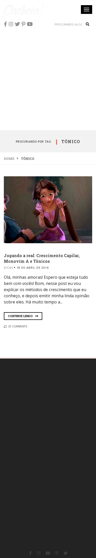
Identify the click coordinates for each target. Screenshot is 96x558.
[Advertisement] (48, 79)
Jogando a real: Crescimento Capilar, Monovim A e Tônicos (42, 258)
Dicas (8, 267)
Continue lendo (21, 316)
